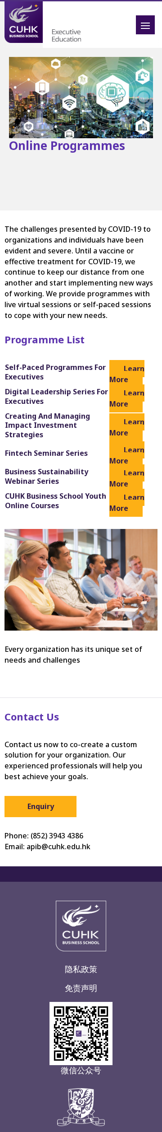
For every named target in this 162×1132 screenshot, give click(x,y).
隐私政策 (81, 969)
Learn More (126, 374)
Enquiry (40, 806)
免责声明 (81, 987)
